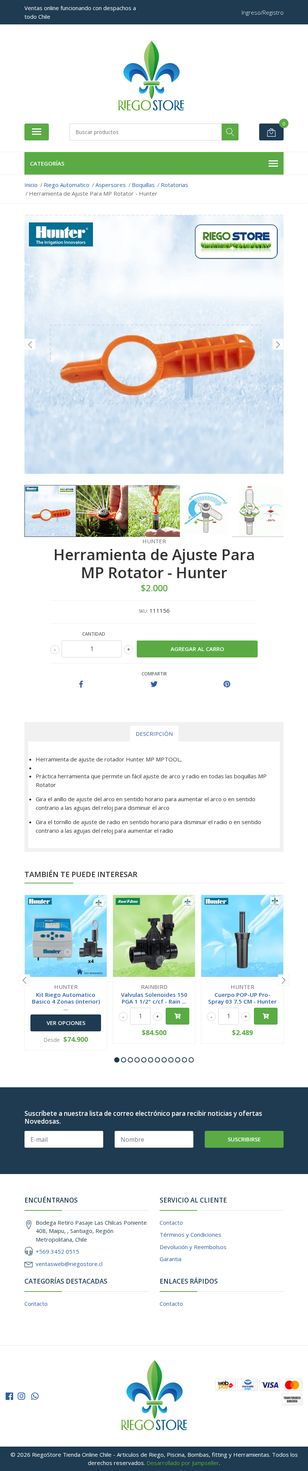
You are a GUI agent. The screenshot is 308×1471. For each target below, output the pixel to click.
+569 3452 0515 (57, 1251)
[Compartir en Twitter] (154, 684)
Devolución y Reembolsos (193, 1247)
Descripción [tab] (154, 733)
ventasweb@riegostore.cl (69, 1264)
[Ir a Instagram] (21, 1396)
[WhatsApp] (35, 1396)
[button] (116, 1060)
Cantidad (93, 634)
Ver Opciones (66, 1022)
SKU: (143, 611)
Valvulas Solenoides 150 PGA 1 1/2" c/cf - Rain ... (154, 998)
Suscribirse (244, 1139)
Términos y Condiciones (190, 1234)
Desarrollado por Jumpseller (182, 1462)
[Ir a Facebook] (9, 1396)
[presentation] (30, 344)
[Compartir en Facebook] (81, 684)
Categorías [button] (47, 163)
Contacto (171, 1222)
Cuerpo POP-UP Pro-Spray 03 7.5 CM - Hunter (242, 998)
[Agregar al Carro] (177, 1016)
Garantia (170, 1259)
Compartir (154, 674)
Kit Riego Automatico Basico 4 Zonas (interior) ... (66, 1001)
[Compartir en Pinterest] (226, 684)
